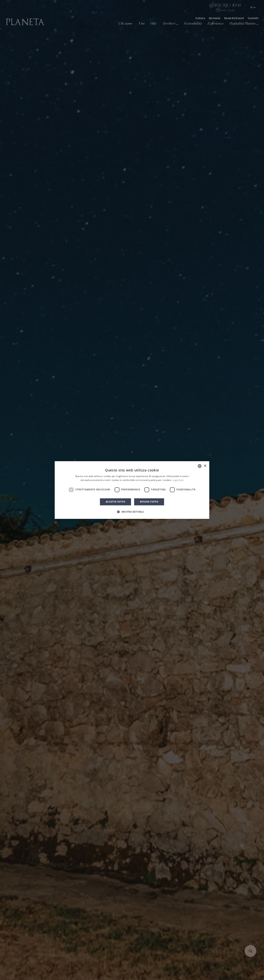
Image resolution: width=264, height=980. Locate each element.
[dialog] (132, 490)
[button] (132, 511)
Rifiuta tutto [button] (149, 501)
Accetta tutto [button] (115, 501)
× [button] (205, 465)
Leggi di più (178, 480)
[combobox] (200, 466)
